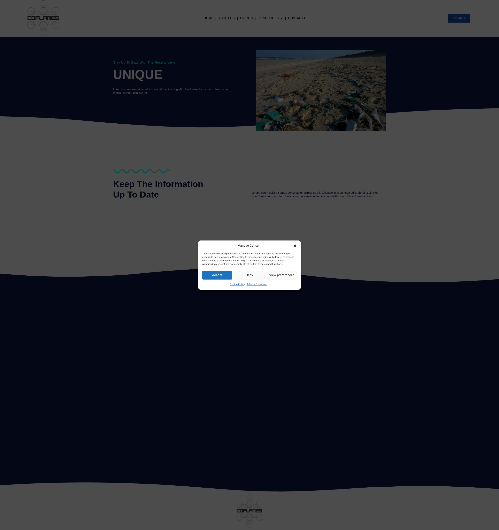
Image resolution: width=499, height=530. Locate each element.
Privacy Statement (257, 284)
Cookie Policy (237, 284)
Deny (249, 275)
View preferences (281, 275)
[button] (295, 246)
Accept (217, 275)
